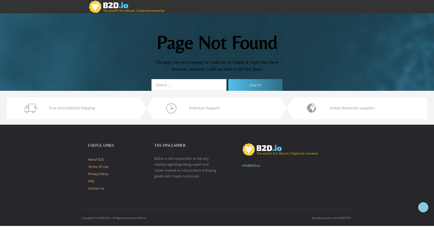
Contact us (96, 188)
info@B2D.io (251, 165)
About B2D (96, 159)
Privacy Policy (98, 174)
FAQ (91, 181)
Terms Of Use (98, 166)
